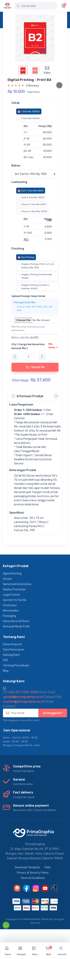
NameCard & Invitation (17, 584)
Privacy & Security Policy (33, 872)
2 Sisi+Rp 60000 (30, 118)
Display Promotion (14, 589)
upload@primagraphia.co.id (23, 697)
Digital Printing (12, 573)
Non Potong (27, 257)
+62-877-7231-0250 (20, 692)
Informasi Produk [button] (30, 396)
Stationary (10, 605)
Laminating (19, 182)
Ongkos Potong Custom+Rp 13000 (36, 276)
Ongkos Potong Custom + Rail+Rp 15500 (35, 287)
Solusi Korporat (12, 644)
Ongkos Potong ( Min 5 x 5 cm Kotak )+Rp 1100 (37, 266)
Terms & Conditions (32, 878)
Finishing (17, 248)
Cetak (15, 103)
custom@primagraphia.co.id (23, 701)
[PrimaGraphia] (7, 5)
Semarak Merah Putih (16, 626)
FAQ (5, 660)
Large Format (11, 594)
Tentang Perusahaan (16, 665)
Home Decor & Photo (16, 621)
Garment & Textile (14, 600)
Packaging (9, 616)
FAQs (48, 867)
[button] (21, 951)
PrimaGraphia (35, 844)
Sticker (7, 579)
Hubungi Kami (11, 655)
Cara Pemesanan (13, 649)
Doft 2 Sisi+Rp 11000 (32, 197)
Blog (5, 670)
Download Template (27, 867)
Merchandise (11, 610)
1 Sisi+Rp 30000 (30, 111)
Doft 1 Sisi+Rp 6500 (32, 190)
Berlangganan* (53, 713)
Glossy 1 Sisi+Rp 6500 (33, 204)
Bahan (15, 165)
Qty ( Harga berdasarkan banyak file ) (34, 346)
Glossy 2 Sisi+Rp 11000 (34, 211)
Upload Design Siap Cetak (28, 296)
